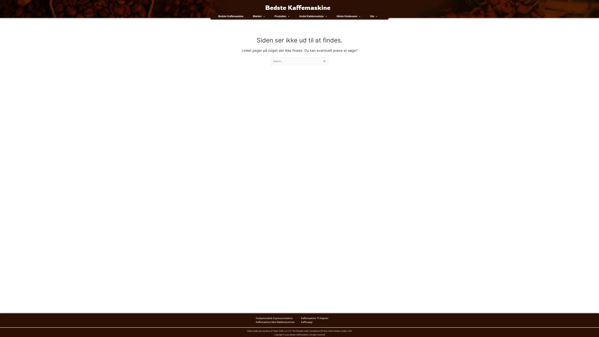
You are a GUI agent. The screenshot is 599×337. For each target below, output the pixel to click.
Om (372, 16)
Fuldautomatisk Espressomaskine (274, 318)
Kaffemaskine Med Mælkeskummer (275, 322)
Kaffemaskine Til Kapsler (315, 318)
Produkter (280, 16)
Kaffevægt (306, 322)
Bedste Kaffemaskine (230, 16)
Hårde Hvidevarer (347, 16)
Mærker (257, 16)
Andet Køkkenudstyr (311, 16)
